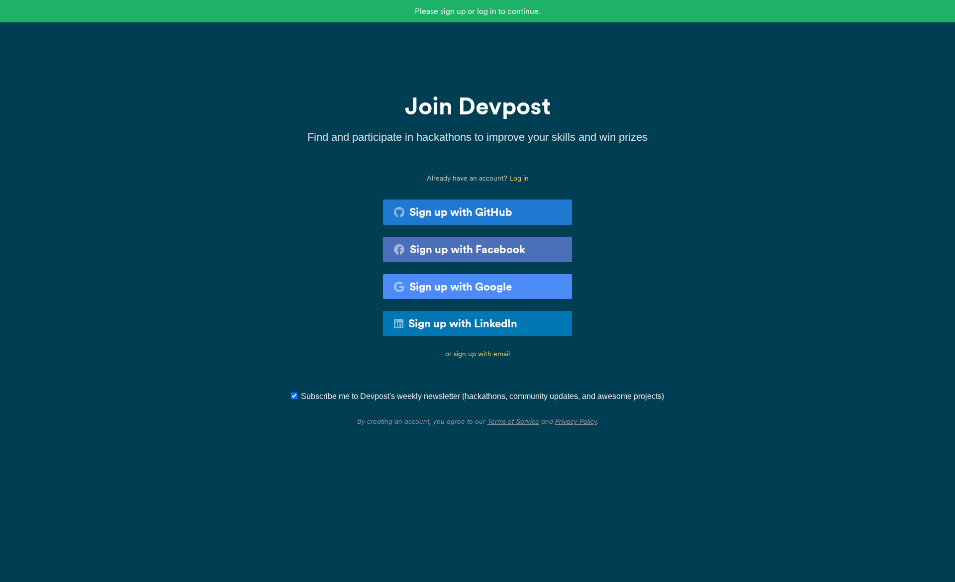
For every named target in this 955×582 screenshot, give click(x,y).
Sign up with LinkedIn (462, 323)
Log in (519, 178)
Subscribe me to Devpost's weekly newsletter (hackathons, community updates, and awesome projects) (482, 396)
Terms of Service (513, 421)
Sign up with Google (460, 286)
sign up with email (482, 353)
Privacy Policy (576, 421)
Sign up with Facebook (467, 249)
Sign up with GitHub (460, 212)
